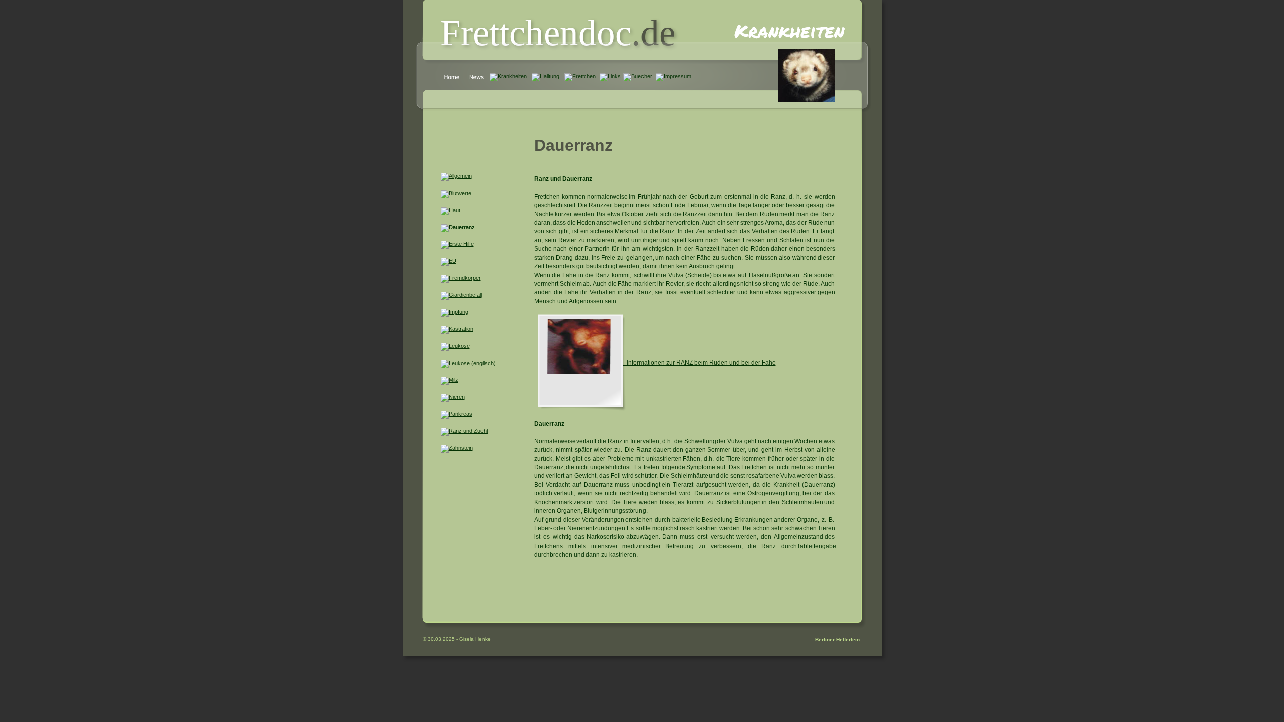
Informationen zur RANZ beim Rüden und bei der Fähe (701, 362)
